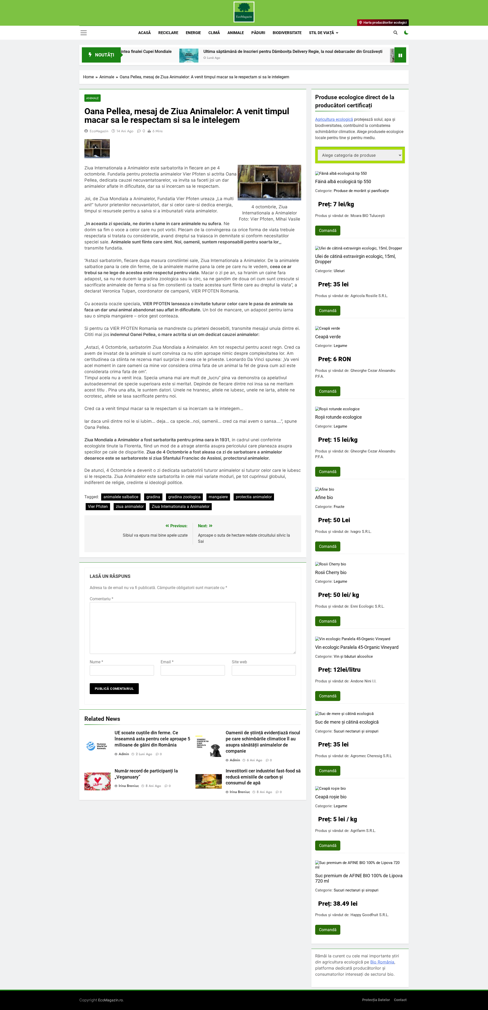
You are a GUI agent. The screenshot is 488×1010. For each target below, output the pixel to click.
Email (167, 662)
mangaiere (218, 496)
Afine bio (324, 497)
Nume (96, 662)
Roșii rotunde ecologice (338, 417)
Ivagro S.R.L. (361, 531)
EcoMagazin (99, 131)
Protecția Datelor (376, 1000)
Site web (239, 662)
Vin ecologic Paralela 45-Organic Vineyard (357, 647)
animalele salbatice (120, 496)
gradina (153, 496)
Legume (340, 345)
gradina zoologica (184, 496)
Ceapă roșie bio (330, 796)
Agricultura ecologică (334, 119)
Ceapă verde (328, 336)
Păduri (258, 33)
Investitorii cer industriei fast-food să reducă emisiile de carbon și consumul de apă (263, 777)
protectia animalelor (254, 496)
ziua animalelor (130, 506)
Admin (124, 753)
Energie (193, 33)
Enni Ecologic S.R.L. (367, 606)
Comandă (328, 230)
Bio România (382, 961)
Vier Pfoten (98, 506)
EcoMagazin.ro (110, 1000)
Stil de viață (321, 33)
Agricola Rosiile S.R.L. (369, 296)
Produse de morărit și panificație (361, 190)
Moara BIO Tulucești (367, 215)
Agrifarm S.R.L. (363, 830)
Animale (235, 33)
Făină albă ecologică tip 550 (343, 181)
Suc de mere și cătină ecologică (347, 722)
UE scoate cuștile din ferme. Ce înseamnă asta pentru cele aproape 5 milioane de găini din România (152, 739)
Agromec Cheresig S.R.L (371, 756)
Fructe (339, 506)
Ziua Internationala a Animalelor (180, 506)
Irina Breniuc (129, 785)
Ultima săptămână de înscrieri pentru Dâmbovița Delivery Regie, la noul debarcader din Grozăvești (252, 51)
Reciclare (168, 33)
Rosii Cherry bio (330, 572)
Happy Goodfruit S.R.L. (369, 915)
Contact (400, 1000)
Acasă (144, 33)
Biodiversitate (287, 33)
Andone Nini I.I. (363, 681)
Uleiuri (339, 271)
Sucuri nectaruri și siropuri (356, 731)
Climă (214, 33)
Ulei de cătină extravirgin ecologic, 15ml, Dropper (355, 259)
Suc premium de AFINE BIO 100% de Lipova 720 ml (359, 878)
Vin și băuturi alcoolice (353, 656)
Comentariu (101, 598)
